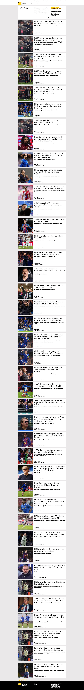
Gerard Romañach (54, 15)
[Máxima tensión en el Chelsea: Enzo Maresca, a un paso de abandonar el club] (42, 538)
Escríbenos (36, 683)
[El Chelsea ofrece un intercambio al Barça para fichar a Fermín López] (42, 554)
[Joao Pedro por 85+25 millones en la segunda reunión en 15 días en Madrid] (42, 390)
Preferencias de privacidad (56, 686)
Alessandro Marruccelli (55, 14)
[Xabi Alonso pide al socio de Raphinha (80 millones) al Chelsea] (42, 225)
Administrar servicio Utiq (55, 687)
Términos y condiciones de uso (56, 683)
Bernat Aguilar (53, 13)
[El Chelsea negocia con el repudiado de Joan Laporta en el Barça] (42, 291)
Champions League (54, 8)
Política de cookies (54, 685)
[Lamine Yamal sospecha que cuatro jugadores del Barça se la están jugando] (42, 653)
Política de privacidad (55, 684)
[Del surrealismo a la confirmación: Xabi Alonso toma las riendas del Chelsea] (42, 258)
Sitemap (36, 684)
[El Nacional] (19, 3)
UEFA (60, 8)
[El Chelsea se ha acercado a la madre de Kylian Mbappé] (42, 241)
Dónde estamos (24, 685)
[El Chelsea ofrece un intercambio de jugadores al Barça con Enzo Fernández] (42, 357)
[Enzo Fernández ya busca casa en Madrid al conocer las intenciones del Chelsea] (42, 324)
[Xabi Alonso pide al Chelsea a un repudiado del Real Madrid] (42, 126)
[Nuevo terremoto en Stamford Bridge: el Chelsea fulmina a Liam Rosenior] (42, 307)
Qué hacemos (24, 684)
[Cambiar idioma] (37, 3)
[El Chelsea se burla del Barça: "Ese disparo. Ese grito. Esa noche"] (42, 587)
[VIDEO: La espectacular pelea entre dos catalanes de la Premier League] (42, 456)
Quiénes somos (24, 683)
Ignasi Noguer (53, 12)
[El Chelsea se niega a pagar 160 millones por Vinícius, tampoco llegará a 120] (42, 522)
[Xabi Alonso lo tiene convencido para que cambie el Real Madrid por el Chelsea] (42, 76)
